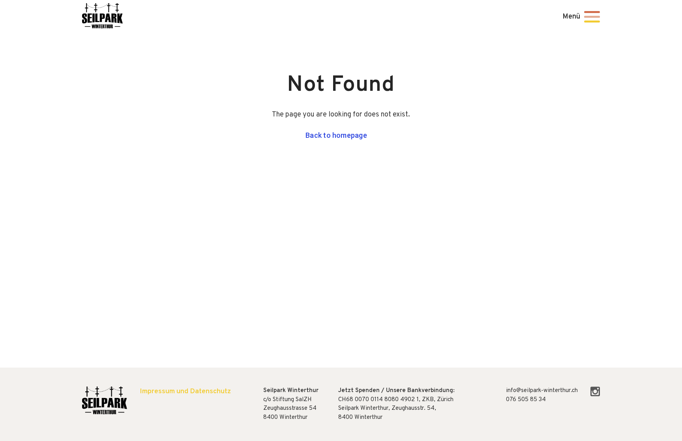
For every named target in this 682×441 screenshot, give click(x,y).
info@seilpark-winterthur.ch (542, 390)
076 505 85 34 (526, 399)
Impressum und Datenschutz (185, 391)
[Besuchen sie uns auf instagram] (595, 395)
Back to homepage (336, 135)
